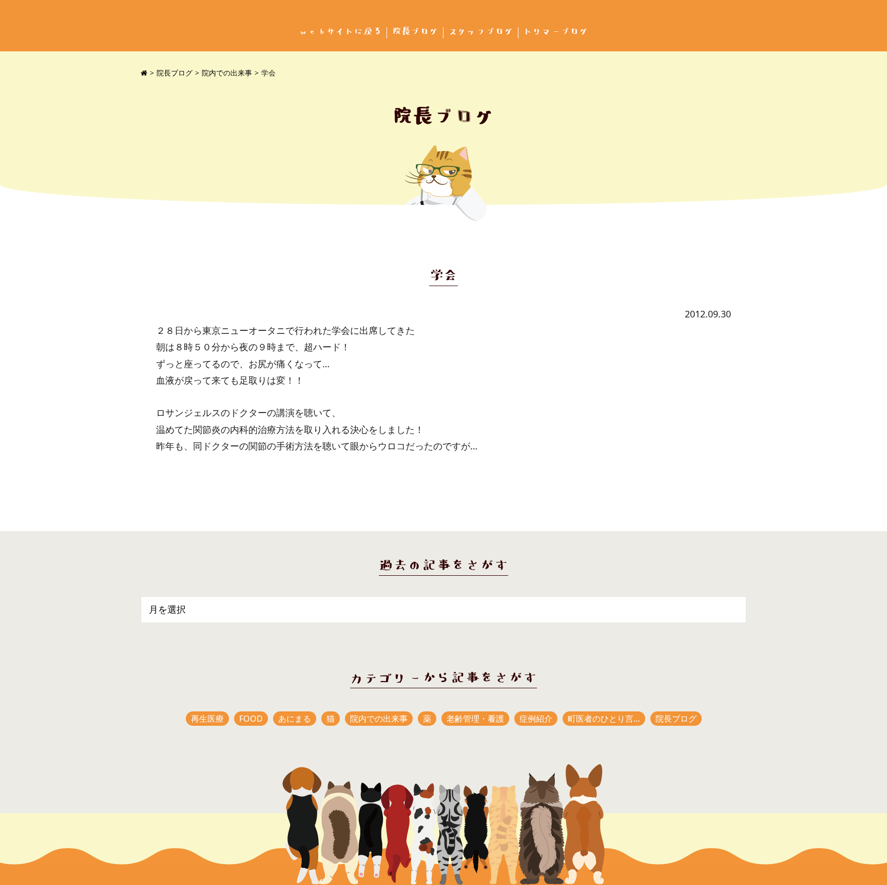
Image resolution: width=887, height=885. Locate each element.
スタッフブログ (481, 31)
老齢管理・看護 (475, 718)
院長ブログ (415, 31)
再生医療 (207, 718)
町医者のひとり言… (604, 718)
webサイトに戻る (340, 31)
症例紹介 (535, 718)
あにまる (294, 718)
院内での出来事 (227, 73)
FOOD (251, 718)
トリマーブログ (556, 31)
